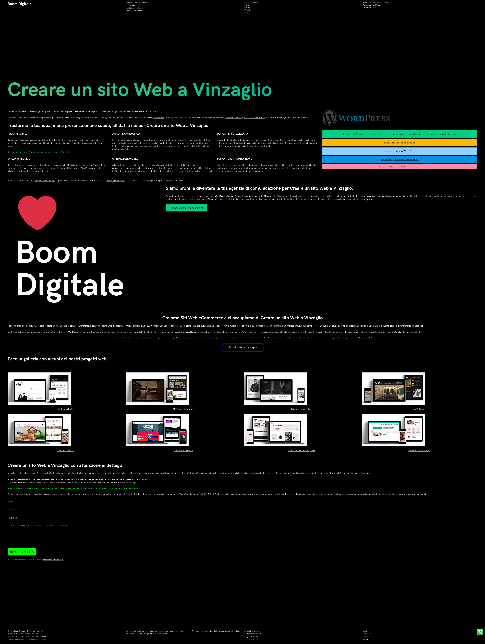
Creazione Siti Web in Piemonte (62, 482)
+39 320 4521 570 (133, 5)
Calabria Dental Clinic (301, 409)
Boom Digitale (19, 4)
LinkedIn (366, 637)
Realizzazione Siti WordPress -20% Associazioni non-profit (399, 167)
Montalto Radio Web (183, 450)
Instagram (367, 631)
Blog (246, 12)
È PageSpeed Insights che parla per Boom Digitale (27, 639)
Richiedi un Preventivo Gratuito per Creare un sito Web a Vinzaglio (39, 152)
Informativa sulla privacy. (53, 560)
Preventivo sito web (252, 631)
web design (223, 631)
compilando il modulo (44, 180)
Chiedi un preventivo (134, 11)
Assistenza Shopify (370, 7)
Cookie (27, 637)
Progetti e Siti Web (251, 2)
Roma (145, 2)
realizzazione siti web (171, 631)
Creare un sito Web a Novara (92, 482)
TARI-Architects (65, 409)
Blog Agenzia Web (251, 637)
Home (10, 482)
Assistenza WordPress (371, 5)
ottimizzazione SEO (175, 165)
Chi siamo (248, 7)
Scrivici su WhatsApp (242, 347)
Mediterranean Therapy (419, 450)
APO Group (419, 409)
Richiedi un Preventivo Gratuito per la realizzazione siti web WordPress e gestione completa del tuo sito (399, 134)
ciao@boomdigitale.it (134, 8)
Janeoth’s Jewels (65, 450)
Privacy (35, 637)
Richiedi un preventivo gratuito (186, 207)
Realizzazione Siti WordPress (399, 142)
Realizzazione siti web (252, 634)
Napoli (18, 634)
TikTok (365, 639)
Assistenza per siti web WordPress (400, 159)
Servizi (246, 5)
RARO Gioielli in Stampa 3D (301, 450)
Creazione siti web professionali (30, 482)
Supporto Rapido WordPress (399, 151)
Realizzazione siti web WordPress (376, 2)
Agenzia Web (131, 631)
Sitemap (42, 637)
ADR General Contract (183, 409)
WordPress (158, 117)
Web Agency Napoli (133, 2)
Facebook (367, 634)
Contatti (247, 10)
